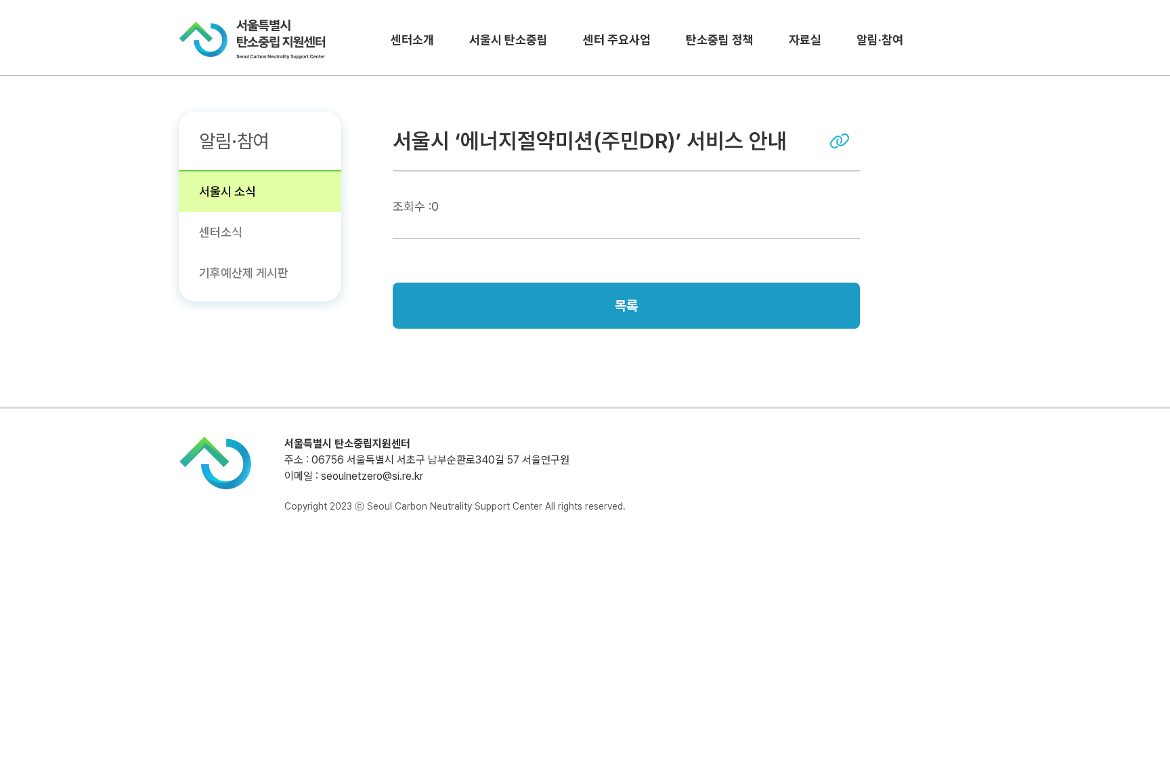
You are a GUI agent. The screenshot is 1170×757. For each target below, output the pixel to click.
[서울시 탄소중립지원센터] (252, 39)
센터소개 (412, 40)
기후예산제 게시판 (243, 273)
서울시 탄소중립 (508, 40)
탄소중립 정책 (720, 40)
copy (839, 141)
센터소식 (220, 232)
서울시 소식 (227, 191)
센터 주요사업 (617, 40)
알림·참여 (880, 40)
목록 (626, 306)
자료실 (805, 40)
